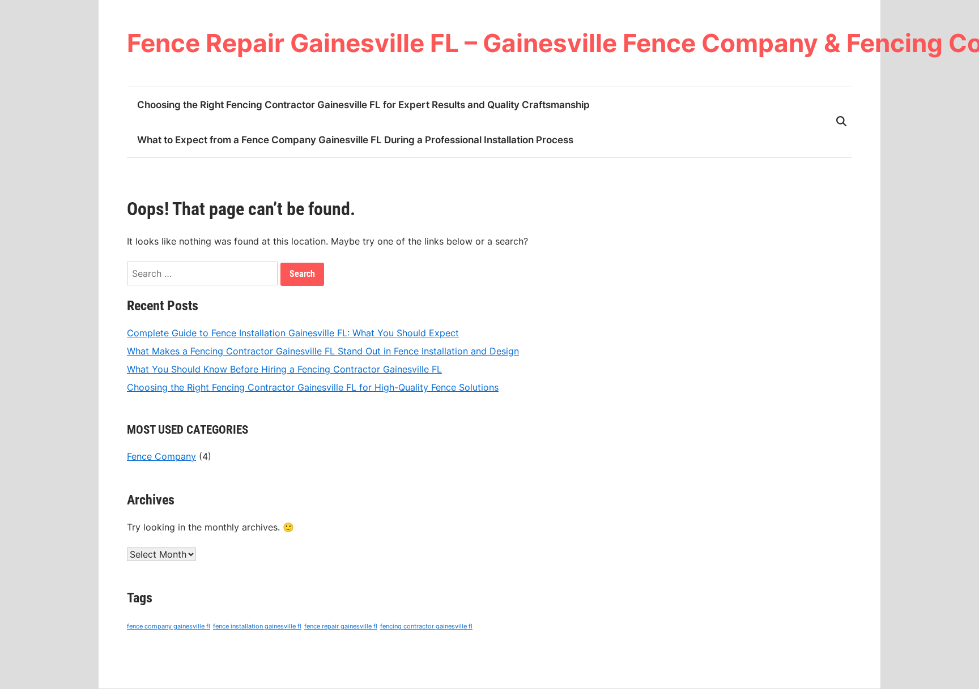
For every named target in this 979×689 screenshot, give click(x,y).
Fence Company (161, 456)
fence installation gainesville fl (257, 626)
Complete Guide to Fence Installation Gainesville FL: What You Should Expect (293, 333)
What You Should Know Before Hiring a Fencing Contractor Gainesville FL (284, 369)
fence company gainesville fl (168, 626)
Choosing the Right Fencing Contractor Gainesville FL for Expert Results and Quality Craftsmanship (363, 104)
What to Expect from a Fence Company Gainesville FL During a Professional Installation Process (355, 139)
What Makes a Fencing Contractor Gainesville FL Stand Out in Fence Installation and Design (323, 351)
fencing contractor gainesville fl (426, 626)
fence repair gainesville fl (340, 626)
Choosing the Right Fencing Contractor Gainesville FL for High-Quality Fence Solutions (313, 387)
